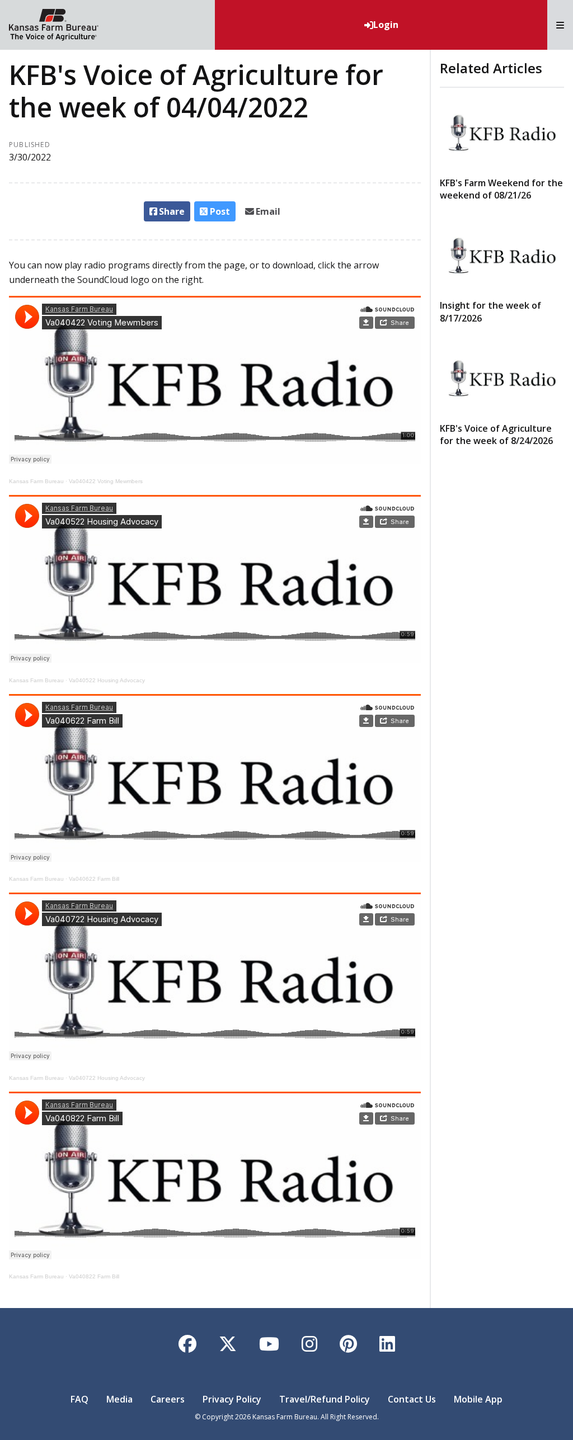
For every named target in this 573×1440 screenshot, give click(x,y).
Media (119, 1399)
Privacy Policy (232, 1399)
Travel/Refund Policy (324, 1399)
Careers (168, 1399)
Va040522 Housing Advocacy (107, 680)
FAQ (79, 1399)
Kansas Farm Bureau (36, 481)
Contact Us (412, 1399)
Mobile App (478, 1399)
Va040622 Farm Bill (94, 879)
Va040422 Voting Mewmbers (106, 481)
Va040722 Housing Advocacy (107, 1078)
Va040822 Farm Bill (94, 1276)
